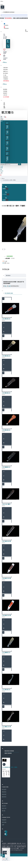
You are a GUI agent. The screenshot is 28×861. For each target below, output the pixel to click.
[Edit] (1, 31)
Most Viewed (8, 753)
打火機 (7, 153)
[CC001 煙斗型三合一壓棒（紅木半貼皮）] (10, 309)
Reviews (8, 275)
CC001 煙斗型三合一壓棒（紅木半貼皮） (7, 318)
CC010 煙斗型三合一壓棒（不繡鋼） (9, 180)
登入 (6, 286)
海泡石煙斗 (7, 138)
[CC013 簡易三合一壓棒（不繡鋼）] (10, 716)
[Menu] (2, 116)
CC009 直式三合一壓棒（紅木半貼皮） (7, 615)
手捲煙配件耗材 (7, 159)
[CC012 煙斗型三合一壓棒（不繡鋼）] (10, 679)
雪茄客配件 (7, 127)
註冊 (9, 286)
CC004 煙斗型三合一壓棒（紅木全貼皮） (7, 430)
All (6, 122)
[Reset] (2, 7)
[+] (8, 851)
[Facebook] (6, 831)
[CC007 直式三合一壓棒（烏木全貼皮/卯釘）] (10, 531)
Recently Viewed (9, 750)
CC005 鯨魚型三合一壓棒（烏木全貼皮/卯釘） (7, 467)
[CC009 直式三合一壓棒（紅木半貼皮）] (10, 605)
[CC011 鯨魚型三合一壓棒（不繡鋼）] (10, 642)
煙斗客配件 (7, 148)
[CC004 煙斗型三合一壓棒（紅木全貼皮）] (10, 420)
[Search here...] (2, 119)
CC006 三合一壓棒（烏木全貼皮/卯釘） (7, 504)
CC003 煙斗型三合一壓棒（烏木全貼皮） (7, 392)
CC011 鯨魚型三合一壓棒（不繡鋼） (7, 652)
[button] (6, 852)
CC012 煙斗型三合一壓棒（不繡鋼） (7, 689)
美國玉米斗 (7, 143)
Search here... (3, 164)
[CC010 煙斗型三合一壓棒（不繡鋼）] (4, 760)
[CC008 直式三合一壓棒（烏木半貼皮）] (10, 568)
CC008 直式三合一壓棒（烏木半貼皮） (7, 578)
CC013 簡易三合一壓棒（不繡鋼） (7, 726)
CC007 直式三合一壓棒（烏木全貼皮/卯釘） (7, 541)
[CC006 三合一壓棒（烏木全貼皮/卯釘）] (10, 494)
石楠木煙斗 (7, 132)
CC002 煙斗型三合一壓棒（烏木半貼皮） (7, 355)
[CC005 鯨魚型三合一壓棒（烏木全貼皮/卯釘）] (10, 457)
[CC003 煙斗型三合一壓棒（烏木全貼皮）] (10, 383)
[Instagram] (6, 834)
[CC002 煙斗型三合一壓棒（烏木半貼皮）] (10, 346)
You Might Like (9, 293)
